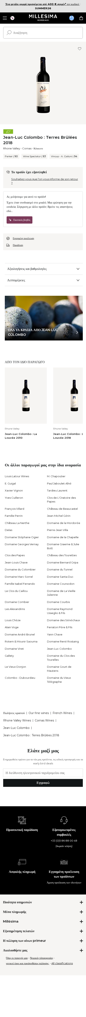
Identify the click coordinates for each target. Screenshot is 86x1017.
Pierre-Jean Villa (57, 530)
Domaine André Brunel (20, 634)
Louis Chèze (13, 620)
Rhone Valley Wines (17, 720)
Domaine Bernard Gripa (62, 562)
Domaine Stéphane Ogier (22, 537)
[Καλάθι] (81, 18)
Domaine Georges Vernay (22, 544)
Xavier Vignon (14, 490)
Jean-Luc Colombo (59, 648)
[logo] (43, 18)
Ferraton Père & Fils (59, 627)
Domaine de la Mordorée (63, 523)
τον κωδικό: (42, 4)
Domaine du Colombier (20, 569)
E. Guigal (10, 483)
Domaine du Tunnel (59, 569)
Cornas (26, 148)
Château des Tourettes (62, 555)
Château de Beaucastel (62, 508)
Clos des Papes (15, 555)
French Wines (62, 713)
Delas (8, 530)
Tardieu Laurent (57, 490)
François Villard (14, 508)
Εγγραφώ (43, 783)
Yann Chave (54, 634)
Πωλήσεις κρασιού (14, 713)
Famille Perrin (14, 515)
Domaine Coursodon (60, 583)
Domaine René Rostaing (63, 641)
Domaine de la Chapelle (63, 537)
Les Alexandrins (15, 609)
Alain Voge (12, 627)
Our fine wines (39, 713)
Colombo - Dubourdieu (20, 677)
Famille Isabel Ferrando (20, 583)
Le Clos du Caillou (16, 591)
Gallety (9, 655)
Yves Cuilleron (14, 497)
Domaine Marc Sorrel (19, 576)
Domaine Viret (14, 648)
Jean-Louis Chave (16, 562)
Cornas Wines (44, 720)
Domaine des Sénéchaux (63, 620)
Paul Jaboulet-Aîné (59, 483)
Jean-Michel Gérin (58, 515)
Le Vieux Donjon (15, 666)
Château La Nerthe (17, 523)
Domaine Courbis (58, 602)
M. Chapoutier (56, 476)
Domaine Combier (17, 602)
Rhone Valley (11, 148)
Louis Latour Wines (17, 476)
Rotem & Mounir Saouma (21, 641)
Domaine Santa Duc (60, 576)
